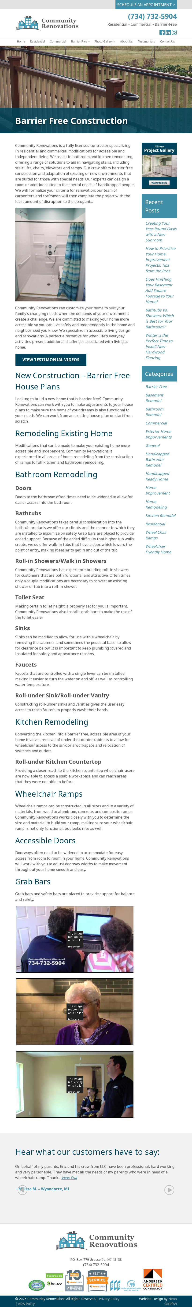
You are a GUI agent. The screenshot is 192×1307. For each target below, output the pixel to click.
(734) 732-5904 (152, 16)
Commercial (58, 41)
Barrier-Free (79, 41)
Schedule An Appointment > (146, 4)
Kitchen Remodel (160, 515)
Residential (37, 41)
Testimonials (146, 41)
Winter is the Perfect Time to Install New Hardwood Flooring (159, 346)
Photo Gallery (104, 41)
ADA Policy (26, 1303)
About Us (126, 41)
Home (21, 41)
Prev (25, 1190)
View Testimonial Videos (50, 359)
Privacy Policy (109, 1298)
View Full (69, 1177)
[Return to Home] (46, 29)
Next (166, 1190)
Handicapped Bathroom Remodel (157, 459)
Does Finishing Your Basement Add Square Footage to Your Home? (159, 290)
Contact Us (167, 41)
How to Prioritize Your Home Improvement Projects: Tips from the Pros (160, 259)
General (152, 445)
